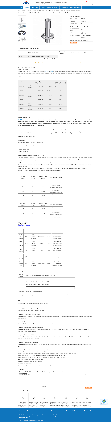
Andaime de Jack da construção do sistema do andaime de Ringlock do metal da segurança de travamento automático (87, 406)
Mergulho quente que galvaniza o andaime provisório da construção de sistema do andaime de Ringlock (44, 406)
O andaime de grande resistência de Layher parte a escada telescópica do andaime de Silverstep (34, 405)
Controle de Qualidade (52, 7)
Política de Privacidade (24, 414)
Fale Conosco (64, 7)
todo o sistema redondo (28, 365)
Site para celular (24, 417)
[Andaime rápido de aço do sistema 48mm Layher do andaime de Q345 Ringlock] (76, 398)
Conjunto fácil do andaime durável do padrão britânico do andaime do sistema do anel (66, 405)
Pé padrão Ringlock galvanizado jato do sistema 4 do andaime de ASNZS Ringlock (22, 404)
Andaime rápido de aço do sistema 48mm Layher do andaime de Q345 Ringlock (76, 404)
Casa (20, 7)
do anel (47, 71)
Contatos (80, 411)
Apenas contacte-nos (38, 420)
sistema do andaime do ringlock (33, 10)
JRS (52, 71)
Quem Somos (35, 7)
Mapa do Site (88, 411)
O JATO (20, 119)
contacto (74, 42)
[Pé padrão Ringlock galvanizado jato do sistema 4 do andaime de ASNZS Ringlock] (23, 398)
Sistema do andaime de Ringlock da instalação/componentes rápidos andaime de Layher (55, 405)
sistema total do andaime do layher (43, 365)
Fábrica (43, 7)
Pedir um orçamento (75, 7)
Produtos (26, 7)
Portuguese (90, 1)
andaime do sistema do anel (60, 365)
